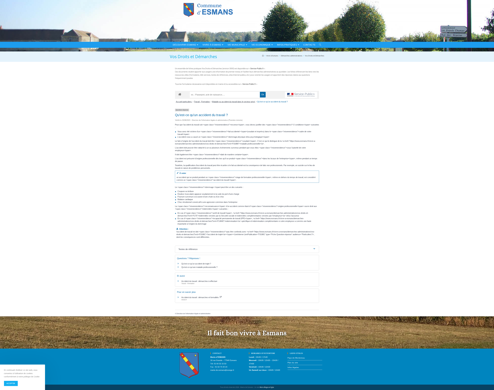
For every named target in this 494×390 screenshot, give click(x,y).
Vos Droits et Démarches (314, 56)
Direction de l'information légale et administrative (193, 314)
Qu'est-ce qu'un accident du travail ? (272, 102)
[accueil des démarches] (180, 94)
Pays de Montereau (296, 358)
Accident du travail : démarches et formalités (200, 297)
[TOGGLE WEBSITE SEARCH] (320, 45)
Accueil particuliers (184, 102)
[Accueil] (263, 56)
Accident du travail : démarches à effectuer (199, 281)
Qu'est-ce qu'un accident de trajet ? (196, 264)
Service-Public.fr (257, 69)
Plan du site (293, 363)
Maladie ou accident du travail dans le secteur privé (233, 102)
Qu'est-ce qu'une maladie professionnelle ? (199, 267)
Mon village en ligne (267, 387)
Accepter (11, 383)
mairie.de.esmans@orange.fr (222, 370)
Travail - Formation (202, 102)
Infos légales (293, 367)
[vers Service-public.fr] (301, 95)
